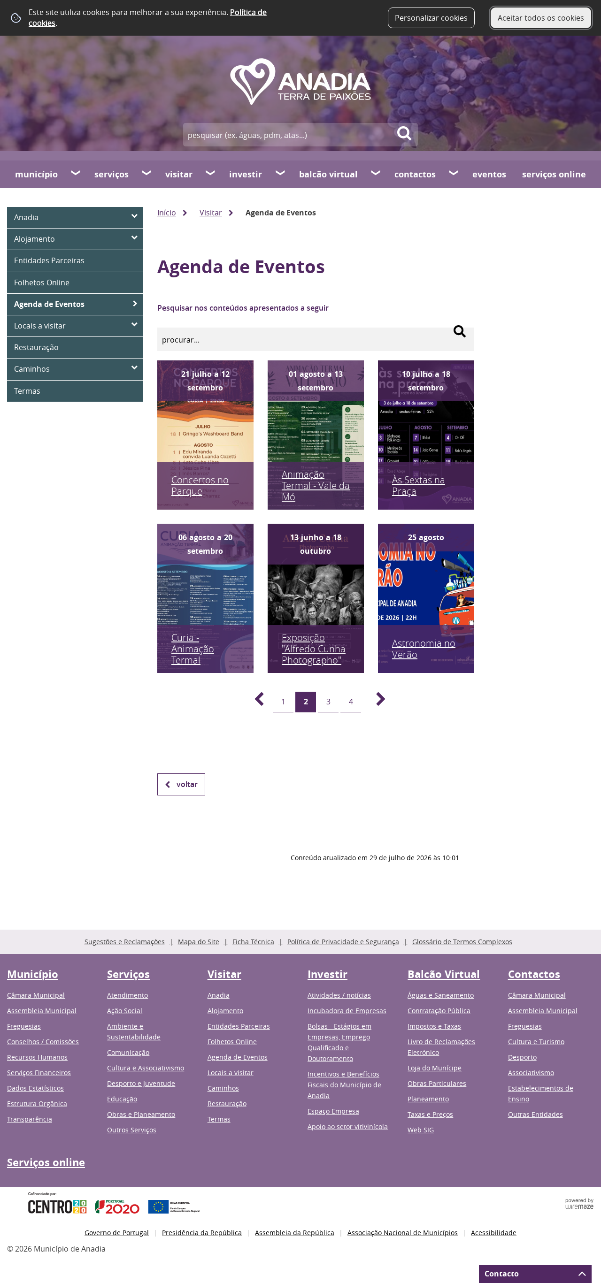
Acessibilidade (493, 1232)
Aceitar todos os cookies (541, 18)
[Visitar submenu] (210, 174)
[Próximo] (375, 702)
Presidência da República (202, 1232)
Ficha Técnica (253, 941)
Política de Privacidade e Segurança (343, 941)
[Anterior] (253, 702)
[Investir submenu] (280, 174)
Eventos (489, 174)
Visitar (179, 174)
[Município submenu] (76, 174)
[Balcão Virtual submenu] (376, 174)
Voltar (187, 784)
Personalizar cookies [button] (431, 18)
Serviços (111, 174)
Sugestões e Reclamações (125, 941)
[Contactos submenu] (454, 174)
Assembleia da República (294, 1232)
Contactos (415, 174)
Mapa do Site (198, 941)
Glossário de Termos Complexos (462, 941)
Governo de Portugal (117, 1232)
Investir (245, 174)
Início (166, 212)
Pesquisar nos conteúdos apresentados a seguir (243, 308)
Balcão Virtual (328, 174)
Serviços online (554, 174)
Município (36, 174)
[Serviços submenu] (147, 174)
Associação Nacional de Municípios (402, 1232)
